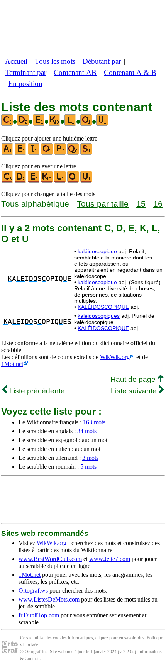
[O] (47, 153)
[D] (20, 181)
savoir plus (134, 637)
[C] (7, 181)
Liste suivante (135, 391)
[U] (86, 181)
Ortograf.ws (33, 590)
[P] (60, 153)
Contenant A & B (130, 72)
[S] (86, 153)
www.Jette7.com (109, 559)
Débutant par (102, 61)
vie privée (29, 644)
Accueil (16, 61)
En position (25, 84)
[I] (34, 153)
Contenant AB (75, 72)
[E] (20, 153)
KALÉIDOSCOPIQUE (103, 307)
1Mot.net (12, 364)
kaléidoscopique (97, 251)
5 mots (88, 466)
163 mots (94, 422)
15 (141, 203)
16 (158, 203)
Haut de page (134, 379)
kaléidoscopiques (99, 316)
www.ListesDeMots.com (49, 599)
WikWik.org (115, 357)
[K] (47, 181)
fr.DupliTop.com (39, 615)
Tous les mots (55, 61)
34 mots (87, 431)
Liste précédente (36, 391)
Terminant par (25, 72)
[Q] (73, 153)
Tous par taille (103, 203)
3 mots (90, 457)
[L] (60, 181)
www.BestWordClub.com (50, 559)
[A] (7, 153)
